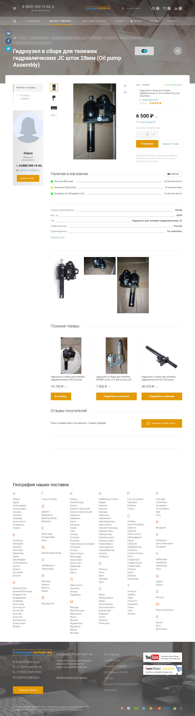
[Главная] (15, 38)
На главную (111, 654)
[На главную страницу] (97, 8)
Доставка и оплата (116, 672)
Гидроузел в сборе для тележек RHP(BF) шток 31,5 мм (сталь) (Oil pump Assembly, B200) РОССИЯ (113, 378)
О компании (112, 660)
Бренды (109, 678)
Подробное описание (116, 396)
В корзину (147, 143)
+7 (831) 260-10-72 (28, 667)
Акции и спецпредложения (121, 684)
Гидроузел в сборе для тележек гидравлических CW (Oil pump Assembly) (68, 378)
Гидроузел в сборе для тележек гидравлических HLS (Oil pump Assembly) (159, 378)
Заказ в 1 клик (171, 143)
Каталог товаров (115, 666)
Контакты (110, 690)
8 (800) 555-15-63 (36, 7)
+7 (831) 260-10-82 (28, 672)
